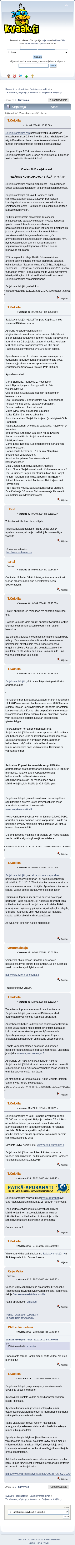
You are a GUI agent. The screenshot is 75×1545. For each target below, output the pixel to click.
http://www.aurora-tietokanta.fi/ (22, 974)
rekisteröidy (59, 40)
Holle (11, 509)
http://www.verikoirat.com (19, 552)
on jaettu (32, 1301)
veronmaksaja (18, 947)
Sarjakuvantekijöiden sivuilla (29, 1294)
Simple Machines (52, 1540)
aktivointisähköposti (35, 43)
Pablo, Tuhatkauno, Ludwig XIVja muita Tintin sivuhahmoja (22, 1316)
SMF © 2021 (37, 1540)
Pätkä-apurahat (50, 1198)
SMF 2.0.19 (23, 1540)
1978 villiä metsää (20, 1327)
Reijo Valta (15, 1271)
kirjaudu (46, 40)
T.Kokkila (14, 120)
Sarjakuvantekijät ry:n (17, 133)
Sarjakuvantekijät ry (16, 681)
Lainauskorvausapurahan (45, 875)
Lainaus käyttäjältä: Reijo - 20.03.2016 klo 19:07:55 (32, 1340)
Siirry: (66, 1507)
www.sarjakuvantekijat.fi (18, 809)
